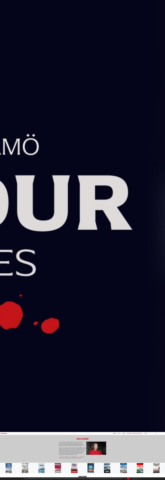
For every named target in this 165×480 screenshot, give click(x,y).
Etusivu (114, 433)
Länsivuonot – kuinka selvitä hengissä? (134, 433)
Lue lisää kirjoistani (62, 456)
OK (128, 478)
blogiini (70, 456)
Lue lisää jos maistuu (134, 478)
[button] (1, 468)
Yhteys (145, 433)
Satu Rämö (3, 433)
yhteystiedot (78, 456)
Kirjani (123, 433)
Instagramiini (79, 458)
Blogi (119, 433)
